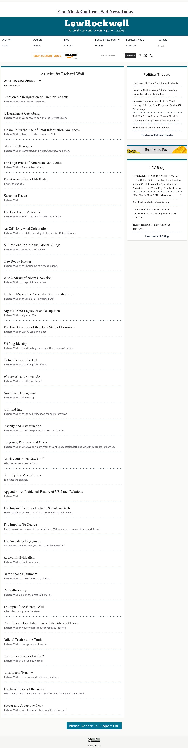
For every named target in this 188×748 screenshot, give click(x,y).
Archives (7, 39)
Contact (68, 45)
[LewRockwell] (94, 26)
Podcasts (162, 39)
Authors (37, 39)
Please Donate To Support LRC (94, 725)
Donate (99, 45)
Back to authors (12, 85)
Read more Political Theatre (157, 135)
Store (5, 45)
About (36, 45)
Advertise (131, 45)
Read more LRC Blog (157, 236)
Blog (66, 39)
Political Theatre (135, 39)
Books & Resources (106, 39)
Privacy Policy (94, 745)
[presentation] (54, 55)
